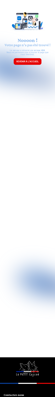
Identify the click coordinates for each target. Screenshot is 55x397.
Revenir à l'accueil (27, 61)
